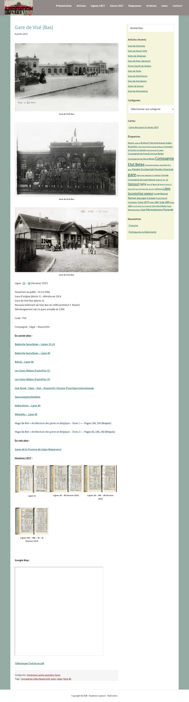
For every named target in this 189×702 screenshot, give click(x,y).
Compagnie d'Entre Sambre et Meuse (150, 147)
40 (29, 283)
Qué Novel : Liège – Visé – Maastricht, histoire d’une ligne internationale (54, 388)
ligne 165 (151, 189)
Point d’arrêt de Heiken (139, 65)
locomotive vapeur (140, 193)
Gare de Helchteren (137, 76)
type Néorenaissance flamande (156, 209)
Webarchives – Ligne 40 (27, 405)
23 (24, 283)
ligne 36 (156, 184)
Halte (142, 184)
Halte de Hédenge (137, 55)
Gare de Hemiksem (137, 81)
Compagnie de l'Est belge (154, 150)
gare (53, 678)
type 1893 (164, 202)
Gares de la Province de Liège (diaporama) (38, 449)
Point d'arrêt (161, 198)
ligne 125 (131, 189)
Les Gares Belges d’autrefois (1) (32, 370)
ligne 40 (67, 678)
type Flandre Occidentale (141, 206)
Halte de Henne (136, 86)
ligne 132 (138, 189)
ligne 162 (144, 189)
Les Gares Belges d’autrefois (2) (32, 379)
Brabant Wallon (165, 143)
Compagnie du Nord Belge (141, 158)
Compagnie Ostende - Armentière (156, 165)
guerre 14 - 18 (162, 179)
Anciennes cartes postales (40, 674)
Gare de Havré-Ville (137, 50)
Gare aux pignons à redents (148, 175)
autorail (137, 143)
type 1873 (143, 202)
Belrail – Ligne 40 (24, 361)
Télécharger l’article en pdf (29, 663)
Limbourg (159, 189)
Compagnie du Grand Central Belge (146, 153)
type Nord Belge (159, 206)
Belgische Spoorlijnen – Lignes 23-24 (35, 344)
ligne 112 (169, 184)
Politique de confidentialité (142, 231)
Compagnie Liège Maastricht (35, 678)
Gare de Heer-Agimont (139, 60)
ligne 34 (149, 184)
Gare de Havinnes (136, 45)
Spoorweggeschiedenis (27, 397)
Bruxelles (132, 146)
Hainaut (133, 184)
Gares (57, 674)
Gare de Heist (134, 70)
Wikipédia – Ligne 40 (26, 414)
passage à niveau (146, 198)
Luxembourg (161, 193)
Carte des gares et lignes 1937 (144, 127)
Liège (59, 678)
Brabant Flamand (149, 142)
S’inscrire (133, 225)
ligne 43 (162, 184)
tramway (132, 202)
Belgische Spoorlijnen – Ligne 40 (32, 353)
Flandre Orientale (163, 169)
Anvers (131, 142)
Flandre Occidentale (143, 169)
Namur (132, 198)
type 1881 (154, 202)
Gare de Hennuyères (138, 91)
